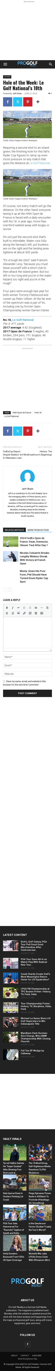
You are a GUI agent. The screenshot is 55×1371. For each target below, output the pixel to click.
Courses (7, 77)
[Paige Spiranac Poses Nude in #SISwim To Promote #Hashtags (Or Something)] (40, 1183)
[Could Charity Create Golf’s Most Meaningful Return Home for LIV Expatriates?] (10, 978)
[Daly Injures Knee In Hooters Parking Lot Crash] (14, 1183)
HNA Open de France (22, 412)
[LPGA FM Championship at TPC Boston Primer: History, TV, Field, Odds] (10, 992)
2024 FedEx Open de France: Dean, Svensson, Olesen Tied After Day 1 (34, 542)
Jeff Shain (17, 93)
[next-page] (10, 589)
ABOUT (14, 1355)
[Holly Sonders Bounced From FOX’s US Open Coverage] (14, 1243)
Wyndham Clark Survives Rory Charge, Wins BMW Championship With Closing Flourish (35, 1037)
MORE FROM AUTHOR (38, 530)
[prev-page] (5, 589)
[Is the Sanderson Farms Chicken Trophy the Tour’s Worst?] (40, 1213)
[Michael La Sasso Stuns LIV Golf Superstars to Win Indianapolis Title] (10, 1022)
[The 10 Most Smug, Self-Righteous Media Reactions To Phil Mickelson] (40, 1152)
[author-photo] (27, 484)
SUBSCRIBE (36, 1355)
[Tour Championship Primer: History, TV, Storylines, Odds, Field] (10, 1007)
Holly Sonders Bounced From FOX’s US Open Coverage (13, 1256)
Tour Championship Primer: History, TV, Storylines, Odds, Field (36, 1006)
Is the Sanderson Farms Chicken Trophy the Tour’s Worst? (40, 1226)
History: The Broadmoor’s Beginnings (40, 453)
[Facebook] (7, 101)
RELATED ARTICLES (14, 530)
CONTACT (24, 1355)
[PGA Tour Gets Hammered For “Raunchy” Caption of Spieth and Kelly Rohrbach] (14, 1213)
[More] (38, 101)
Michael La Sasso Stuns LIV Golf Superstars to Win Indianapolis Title (36, 1021)
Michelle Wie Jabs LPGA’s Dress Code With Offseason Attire (39, 1256)
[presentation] (6, 607)
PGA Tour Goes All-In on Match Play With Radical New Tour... (34, 962)
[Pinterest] (27, 101)
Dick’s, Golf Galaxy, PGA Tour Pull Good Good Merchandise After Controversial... (34, 945)
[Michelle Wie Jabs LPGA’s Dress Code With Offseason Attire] (40, 1243)
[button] (5, 64)
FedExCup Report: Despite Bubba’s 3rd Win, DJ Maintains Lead (15, 454)
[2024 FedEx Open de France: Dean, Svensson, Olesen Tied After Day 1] (10, 541)
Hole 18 (38, 412)
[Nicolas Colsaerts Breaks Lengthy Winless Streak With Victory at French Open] (10, 556)
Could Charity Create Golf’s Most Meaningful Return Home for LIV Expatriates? (35, 977)
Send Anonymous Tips (27, 1358)
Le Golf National (39, 163)
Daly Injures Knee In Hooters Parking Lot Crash (13, 1196)
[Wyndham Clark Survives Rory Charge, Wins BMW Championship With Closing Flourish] (10, 1037)
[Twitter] (17, 101)
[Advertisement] (27, 31)
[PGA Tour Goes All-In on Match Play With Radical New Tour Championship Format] (10, 963)
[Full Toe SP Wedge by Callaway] (10, 1054)
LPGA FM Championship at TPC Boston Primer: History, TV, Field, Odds (36, 991)
